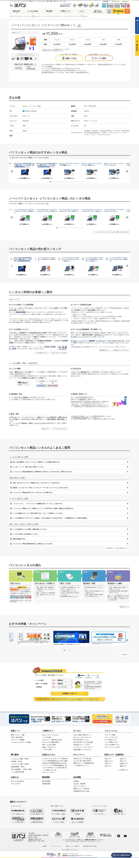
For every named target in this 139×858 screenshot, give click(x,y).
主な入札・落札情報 (79, 783)
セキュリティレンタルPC (59, 353)
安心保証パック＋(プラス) (79, 337)
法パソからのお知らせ (17, 781)
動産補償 (92, 341)
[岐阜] (122, 402)
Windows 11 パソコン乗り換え (82, 758)
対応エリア (45, 429)
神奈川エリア (109, 761)
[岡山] (118, 403)
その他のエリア (124, 770)
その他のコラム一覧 (50, 770)
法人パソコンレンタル (16, 16)
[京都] (120, 402)
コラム (81, 11)
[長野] (123, 402)
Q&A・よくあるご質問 (49, 744)
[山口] (116, 403)
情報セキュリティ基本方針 (81, 788)
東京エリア (108, 758)
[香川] (118, 404)
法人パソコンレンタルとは (50, 735)
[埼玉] (124, 402)
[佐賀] (114, 402)
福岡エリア (123, 766)
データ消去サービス (41, 353)
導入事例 (49, 11)
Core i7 (25, 130)
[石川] (121, 401)
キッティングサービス (59, 429)
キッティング (39, 423)
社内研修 (17, 761)
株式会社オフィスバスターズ (69, 855)
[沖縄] (113, 406)
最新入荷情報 (46, 781)
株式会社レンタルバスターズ (71, 849)
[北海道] (125, 397)
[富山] (122, 401)
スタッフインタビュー (49, 772)
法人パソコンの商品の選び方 (50, 742)
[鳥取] (118, 402)
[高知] (117, 405)
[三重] (121, 403)
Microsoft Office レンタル (81, 740)
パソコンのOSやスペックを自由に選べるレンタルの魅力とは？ (56, 767)
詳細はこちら (123, 607)
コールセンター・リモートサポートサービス (110, 341)
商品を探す (16, 11)
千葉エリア (108, 763)
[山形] (124, 400)
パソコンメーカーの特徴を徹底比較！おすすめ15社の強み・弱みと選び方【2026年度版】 (56, 765)
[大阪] (119, 403)
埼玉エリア (108, 766)
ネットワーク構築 (110, 735)
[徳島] (118, 405)
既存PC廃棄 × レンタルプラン (82, 749)
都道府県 (82, 399)
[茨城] (125, 402)
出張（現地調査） (22, 769)
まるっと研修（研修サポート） (82, 735)
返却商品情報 (46, 783)
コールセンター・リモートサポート (83, 747)
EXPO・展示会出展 (17, 737)
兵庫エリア (123, 761)
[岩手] (125, 399)
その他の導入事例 (18, 772)
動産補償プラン (100, 335)
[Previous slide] (11, 265)
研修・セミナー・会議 (17, 735)
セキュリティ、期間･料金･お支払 (52, 740)
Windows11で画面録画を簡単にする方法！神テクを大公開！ (56, 763)
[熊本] (114, 404)
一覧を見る (124, 654)
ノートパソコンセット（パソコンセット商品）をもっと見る (110, 232)
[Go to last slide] (11, 171)
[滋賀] (121, 402)
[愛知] (122, 403)
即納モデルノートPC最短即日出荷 (83, 763)
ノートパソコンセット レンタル (50, 16)
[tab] (50, 181)
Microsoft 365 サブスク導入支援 (83, 742)
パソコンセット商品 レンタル (32, 16)
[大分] (115, 402)
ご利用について (65, 11)
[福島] (125, 401)
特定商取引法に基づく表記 (81, 791)
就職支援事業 (18, 766)
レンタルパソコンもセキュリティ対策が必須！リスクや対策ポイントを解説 (56, 758)
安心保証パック (79, 346)
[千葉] (125, 404)
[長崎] (113, 402)
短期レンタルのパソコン (49, 747)
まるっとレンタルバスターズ (82, 737)
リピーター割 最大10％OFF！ (82, 761)
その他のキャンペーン (82, 765)
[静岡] (123, 404)
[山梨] (123, 403)
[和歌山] (120, 404)
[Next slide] (127, 171)
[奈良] (120, 403)
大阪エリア (123, 758)
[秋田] (124, 399)
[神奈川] (124, 404)
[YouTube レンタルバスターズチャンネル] (125, 836)
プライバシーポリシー (80, 786)
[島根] (117, 402)
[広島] (117, 403)
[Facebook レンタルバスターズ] (119, 836)
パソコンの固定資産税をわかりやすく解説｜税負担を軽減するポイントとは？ (56, 761)
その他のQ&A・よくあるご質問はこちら (116, 548)
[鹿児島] (114, 405)
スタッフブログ (15, 783)
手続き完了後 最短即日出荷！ (24, 64)
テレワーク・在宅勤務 (17, 740)
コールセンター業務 (20, 759)
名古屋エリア (124, 763)
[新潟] (123, 401)
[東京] (124, 403)
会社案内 (76, 781)
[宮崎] (115, 404)
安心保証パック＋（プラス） (82, 744)
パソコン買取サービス (111, 742)
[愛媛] (117, 404)
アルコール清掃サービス (112, 744)
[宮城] (125, 400)
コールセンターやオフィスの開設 (21, 742)
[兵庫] (119, 402)
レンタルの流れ (33, 11)
